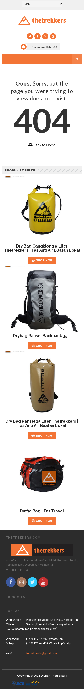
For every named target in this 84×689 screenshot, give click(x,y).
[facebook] (37, 36)
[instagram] (45, 36)
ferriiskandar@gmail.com (41, 653)
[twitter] (30, 36)
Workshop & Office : (14, 622)
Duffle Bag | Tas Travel (42, 511)
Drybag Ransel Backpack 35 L (42, 335)
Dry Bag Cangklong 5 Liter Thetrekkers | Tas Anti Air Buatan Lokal (42, 248)
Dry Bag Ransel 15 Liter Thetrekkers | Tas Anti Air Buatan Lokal (42, 423)
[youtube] (53, 36)
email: (9, 653)
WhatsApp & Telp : (13, 641)
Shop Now (44, 260)
